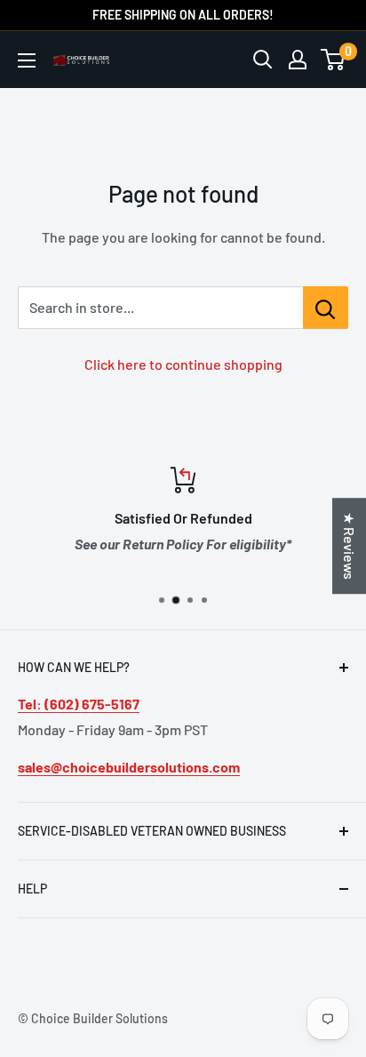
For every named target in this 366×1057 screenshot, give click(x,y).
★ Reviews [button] (349, 546)
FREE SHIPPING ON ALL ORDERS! (183, 14)
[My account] (297, 59)
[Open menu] (27, 60)
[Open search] (263, 59)
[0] (333, 59)
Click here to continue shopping (183, 364)
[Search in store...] (325, 307)
